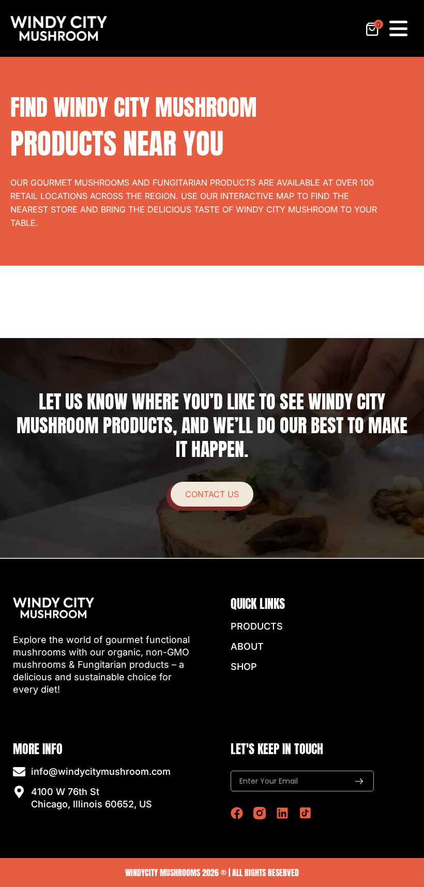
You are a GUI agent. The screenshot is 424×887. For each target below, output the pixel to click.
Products (257, 626)
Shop (244, 666)
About (247, 646)
